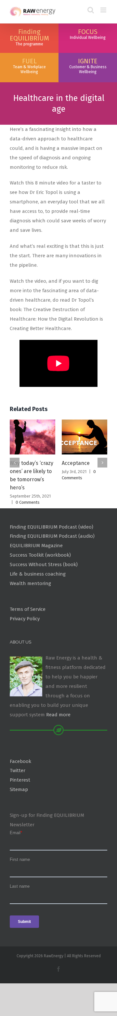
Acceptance (76, 463)
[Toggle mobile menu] (103, 10)
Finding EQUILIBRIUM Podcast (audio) (52, 536)
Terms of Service (28, 609)
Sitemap (19, 789)
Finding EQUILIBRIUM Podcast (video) (51, 527)
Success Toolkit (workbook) (40, 555)
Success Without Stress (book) (44, 564)
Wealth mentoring (30, 583)
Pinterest (20, 780)
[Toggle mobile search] (90, 10)
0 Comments (28, 502)
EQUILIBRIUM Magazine (36, 545)
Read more (58, 715)
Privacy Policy (25, 619)
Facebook (20, 761)
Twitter (17, 770)
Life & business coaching (38, 574)
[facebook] (58, 969)
